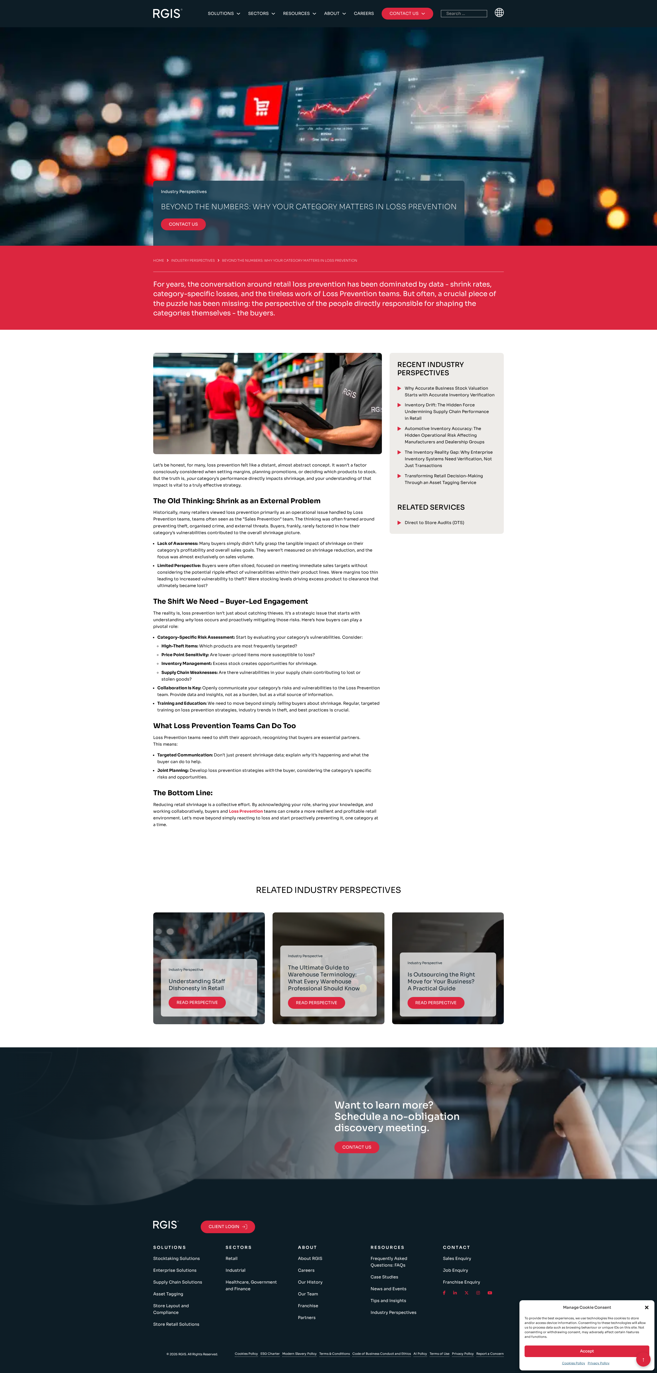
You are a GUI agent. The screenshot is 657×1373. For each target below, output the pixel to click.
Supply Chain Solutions (177, 1282)
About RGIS (310, 1258)
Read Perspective (197, 1002)
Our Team (308, 1294)
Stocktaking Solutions (176, 1258)
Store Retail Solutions (176, 1324)
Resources (296, 13)
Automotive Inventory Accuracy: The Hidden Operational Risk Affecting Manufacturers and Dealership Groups (445, 435)
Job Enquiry (455, 1270)
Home (158, 260)
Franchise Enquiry (461, 1282)
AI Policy (420, 1354)
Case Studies (384, 1277)
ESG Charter (270, 1354)
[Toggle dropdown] (238, 14)
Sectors (258, 13)
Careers (364, 13)
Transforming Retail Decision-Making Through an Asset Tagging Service (444, 479)
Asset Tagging (168, 1294)
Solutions (221, 13)
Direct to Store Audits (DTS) (434, 522)
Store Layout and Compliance (171, 1309)
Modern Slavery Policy (299, 1354)
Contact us (183, 224)
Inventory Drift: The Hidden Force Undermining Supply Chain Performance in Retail (447, 411)
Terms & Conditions (334, 1354)
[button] (646, 1307)
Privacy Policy (599, 1363)
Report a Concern (490, 1354)
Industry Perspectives (193, 260)
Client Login (224, 1226)
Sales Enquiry (457, 1258)
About (332, 13)
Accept (587, 1351)
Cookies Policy (573, 1363)
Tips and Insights (388, 1300)
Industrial (236, 1270)
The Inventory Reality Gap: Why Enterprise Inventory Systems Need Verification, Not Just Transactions (449, 459)
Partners (307, 1317)
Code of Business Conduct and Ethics (381, 1354)
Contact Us (356, 1147)
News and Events (389, 1289)
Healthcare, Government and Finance (251, 1285)
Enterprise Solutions (175, 1270)
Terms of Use (439, 1354)
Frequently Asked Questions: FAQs (389, 1262)
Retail (232, 1258)
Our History (310, 1282)
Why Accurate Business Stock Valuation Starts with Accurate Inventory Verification (450, 392)
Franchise (308, 1305)
